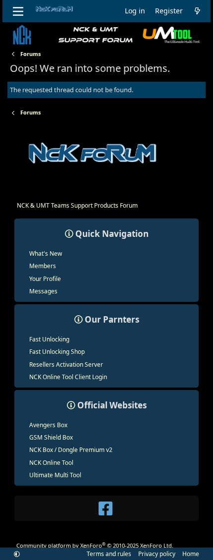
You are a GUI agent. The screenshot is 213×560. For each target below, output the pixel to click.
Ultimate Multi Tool (55, 475)
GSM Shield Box (51, 437)
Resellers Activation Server (66, 364)
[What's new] (197, 10)
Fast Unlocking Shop (57, 351)
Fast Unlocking (49, 339)
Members (42, 266)
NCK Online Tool (51, 462)
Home (190, 554)
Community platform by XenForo (94, 545)
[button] (17, 554)
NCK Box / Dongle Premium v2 (70, 450)
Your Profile (45, 279)
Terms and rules (109, 554)
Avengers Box (48, 425)
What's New (45, 253)
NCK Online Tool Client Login (68, 377)
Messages (43, 291)
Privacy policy (156, 554)
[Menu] (18, 11)
